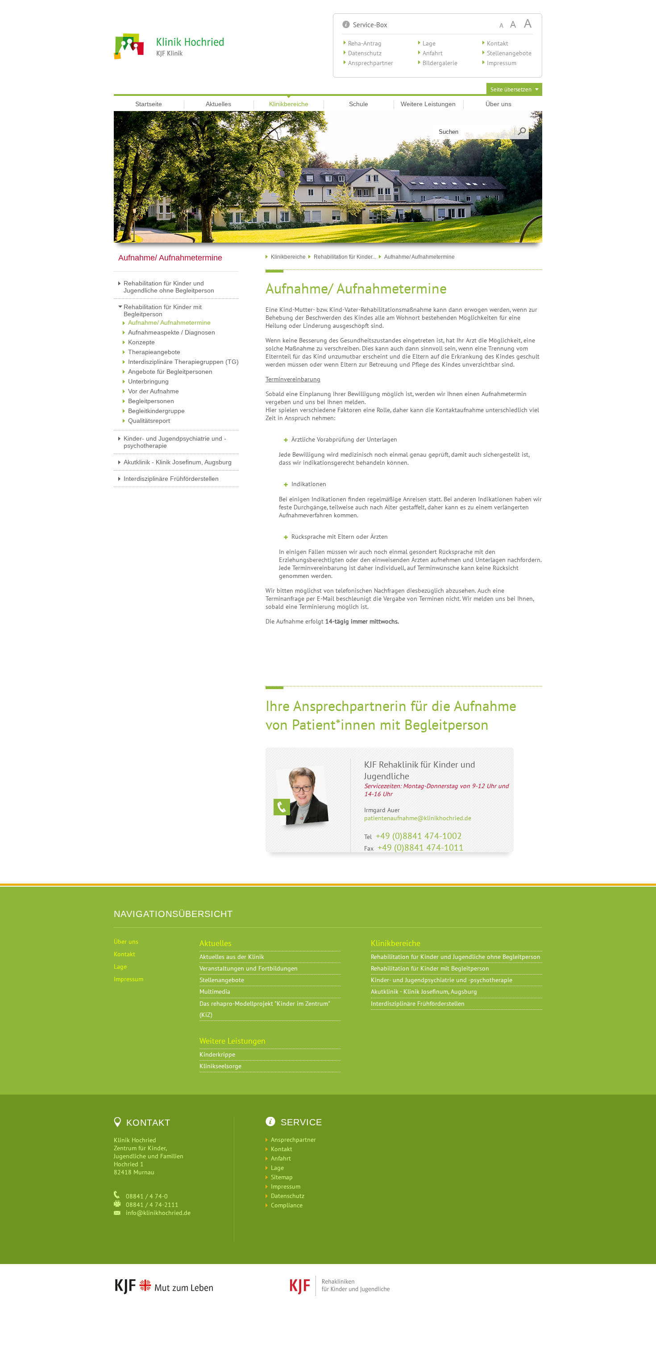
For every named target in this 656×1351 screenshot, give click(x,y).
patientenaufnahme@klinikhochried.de (417, 818)
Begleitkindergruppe (156, 410)
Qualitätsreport (149, 420)
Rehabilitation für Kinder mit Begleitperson (163, 310)
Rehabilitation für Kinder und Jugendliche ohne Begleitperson (169, 287)
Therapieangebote (154, 351)
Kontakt (497, 43)
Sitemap (282, 1177)
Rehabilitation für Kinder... (345, 257)
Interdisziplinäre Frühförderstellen (171, 478)
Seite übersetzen (510, 89)
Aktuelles (218, 103)
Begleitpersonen (151, 401)
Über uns (498, 103)
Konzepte (141, 342)
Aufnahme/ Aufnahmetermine (169, 322)
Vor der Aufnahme (153, 391)
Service (301, 1122)
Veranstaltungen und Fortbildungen (248, 968)
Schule (358, 103)
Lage (429, 43)
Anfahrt (433, 53)
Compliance (287, 1205)
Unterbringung (148, 381)
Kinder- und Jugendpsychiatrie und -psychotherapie (175, 442)
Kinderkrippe (217, 1054)
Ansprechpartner (370, 63)
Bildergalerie (440, 63)
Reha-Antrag (365, 43)
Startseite (148, 103)
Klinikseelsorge (220, 1066)
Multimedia (214, 991)
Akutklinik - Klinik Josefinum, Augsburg (178, 462)
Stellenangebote (509, 53)
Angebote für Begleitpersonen (170, 371)
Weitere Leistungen (428, 103)
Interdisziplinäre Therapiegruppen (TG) (183, 361)
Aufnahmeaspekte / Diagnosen (171, 332)
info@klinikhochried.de (155, 1213)
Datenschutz (365, 53)
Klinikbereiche (288, 103)
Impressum (501, 63)
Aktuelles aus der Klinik (231, 957)
